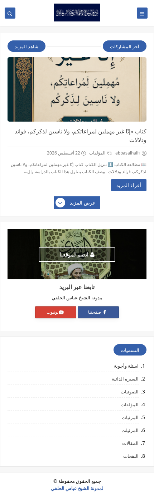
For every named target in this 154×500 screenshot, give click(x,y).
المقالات (130, 443)
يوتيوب (52, 312)
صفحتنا (95, 312)
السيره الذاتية (125, 379)
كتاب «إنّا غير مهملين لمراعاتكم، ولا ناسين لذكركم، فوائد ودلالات (80, 135)
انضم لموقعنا (73, 254)
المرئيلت (130, 430)
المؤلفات (97, 153)
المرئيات (130, 417)
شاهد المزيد (26, 46)
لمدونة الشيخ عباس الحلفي (77, 488)
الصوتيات (130, 391)
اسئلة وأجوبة (126, 366)
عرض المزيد (83, 202)
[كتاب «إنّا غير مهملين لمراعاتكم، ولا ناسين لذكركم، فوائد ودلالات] (77, 89)
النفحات (131, 456)
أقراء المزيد (128, 185)
